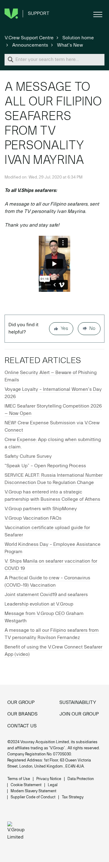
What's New (70, 45)
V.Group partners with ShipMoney (41, 509)
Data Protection (81, 779)
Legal (53, 785)
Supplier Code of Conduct (33, 797)
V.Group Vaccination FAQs (33, 518)
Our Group (21, 702)
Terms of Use (18, 779)
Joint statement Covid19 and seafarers (46, 594)
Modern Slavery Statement (33, 791)
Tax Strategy (73, 797)
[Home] (17, 831)
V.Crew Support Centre (29, 38)
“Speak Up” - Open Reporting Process (45, 466)
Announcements (30, 45)
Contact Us (22, 726)
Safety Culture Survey (28, 456)
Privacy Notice (48, 779)
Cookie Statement (26, 785)
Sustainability (77, 702)
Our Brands (22, 714)
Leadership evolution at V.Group (39, 604)
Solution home (78, 38)
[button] (97, 13)
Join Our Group (79, 714)
